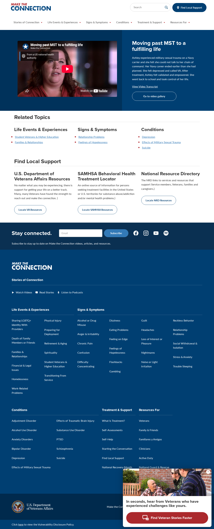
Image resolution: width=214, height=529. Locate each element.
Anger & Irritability (88, 334)
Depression (148, 137)
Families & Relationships (29, 142)
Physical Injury (52, 320)
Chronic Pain (85, 343)
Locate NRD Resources (159, 200)
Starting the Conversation (117, 449)
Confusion (83, 352)
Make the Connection (119, 507)
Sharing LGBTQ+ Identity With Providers (21, 324)
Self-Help (107, 439)
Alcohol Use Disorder (24, 430)
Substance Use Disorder (71, 430)
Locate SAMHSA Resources (97, 209)
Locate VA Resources (30, 209)
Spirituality (50, 352)
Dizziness (114, 320)
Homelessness (20, 379)
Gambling (115, 371)
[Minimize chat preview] (208, 472)
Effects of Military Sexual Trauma (161, 142)
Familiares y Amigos (150, 439)
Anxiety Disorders (22, 439)
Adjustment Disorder (24, 421)
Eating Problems (118, 330)
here (20, 524)
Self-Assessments (112, 430)
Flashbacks (115, 362)
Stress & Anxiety (182, 357)
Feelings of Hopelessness (93, 142)
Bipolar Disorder (21, 449)
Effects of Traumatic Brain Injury (75, 421)
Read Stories (46, 292)
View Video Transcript (145, 86)
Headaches (147, 330)
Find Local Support (191, 7)
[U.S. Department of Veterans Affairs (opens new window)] (32, 506)
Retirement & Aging (55, 343)
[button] (28, 23)
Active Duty (146, 458)
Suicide (146, 147)
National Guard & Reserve (154, 467)
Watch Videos (24, 292)
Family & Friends (148, 430)
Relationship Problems (91, 137)
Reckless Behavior (183, 320)
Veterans (144, 421)
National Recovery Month (117, 467)
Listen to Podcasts (72, 292)
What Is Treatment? (113, 421)
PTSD (60, 439)
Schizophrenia (65, 449)
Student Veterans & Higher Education (37, 137)
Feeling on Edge (118, 339)
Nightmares (148, 352)
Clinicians (144, 449)
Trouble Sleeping (182, 366)
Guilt (144, 320)
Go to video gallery (154, 96)
